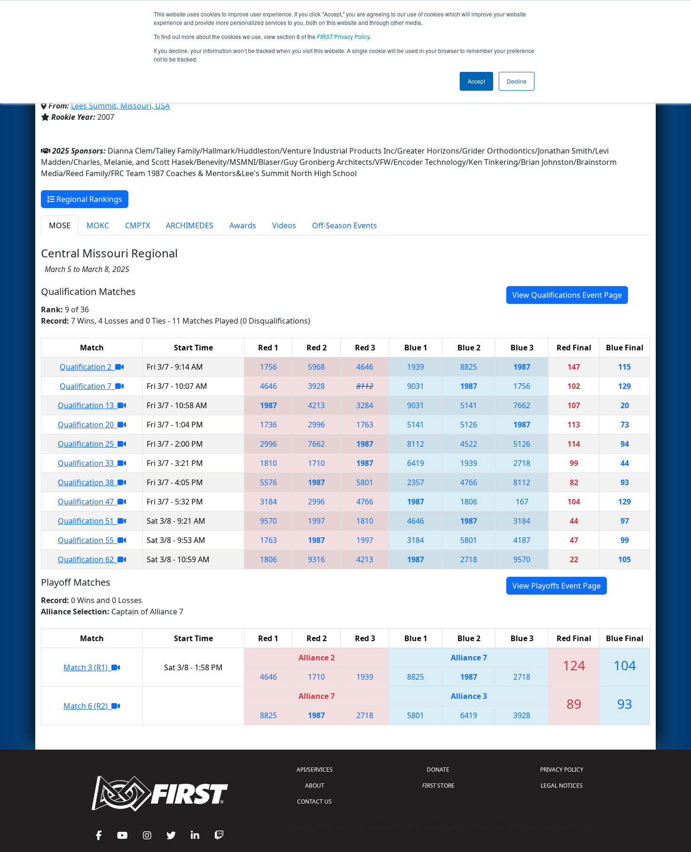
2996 (316, 424)
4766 (468, 482)
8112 (364, 386)
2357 (415, 482)
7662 (521, 405)
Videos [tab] (284, 225)
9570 (268, 521)
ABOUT (314, 786)
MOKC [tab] (97, 225)
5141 (468, 405)
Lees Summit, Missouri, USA (120, 106)
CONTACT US (314, 802)
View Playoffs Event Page (556, 586)
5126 (468, 424)
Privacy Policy (343, 36)
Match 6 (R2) (87, 706)
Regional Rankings (88, 199)
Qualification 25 (88, 444)
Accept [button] (476, 81)
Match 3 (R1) (87, 667)
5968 (316, 367)
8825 (468, 367)
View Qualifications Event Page (567, 295)
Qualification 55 (88, 540)
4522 (468, 444)
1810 (268, 463)
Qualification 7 (87, 386)
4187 (521, 540)
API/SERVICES (315, 770)
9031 (415, 386)
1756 (268, 367)
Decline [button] (516, 81)
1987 (521, 367)
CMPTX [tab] (137, 225)
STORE (438, 786)
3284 (364, 405)
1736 (268, 424)
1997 (316, 521)
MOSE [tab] (60, 225)
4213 (316, 405)
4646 (364, 367)
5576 (268, 482)
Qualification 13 (88, 405)
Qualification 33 (88, 463)
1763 (364, 424)
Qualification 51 (88, 521)
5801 (364, 482)
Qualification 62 (88, 559)
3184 (268, 501)
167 (522, 501)
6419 (415, 463)
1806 (468, 501)
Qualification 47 (88, 501)
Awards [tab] (242, 225)
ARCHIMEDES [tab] (189, 225)
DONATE (438, 770)
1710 (316, 463)
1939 (415, 367)
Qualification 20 (88, 424)
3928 (316, 386)
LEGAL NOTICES (562, 786)
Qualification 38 (88, 482)
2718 (521, 463)
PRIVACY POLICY (561, 770)
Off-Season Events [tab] (344, 225)
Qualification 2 (87, 367)
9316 (316, 559)
